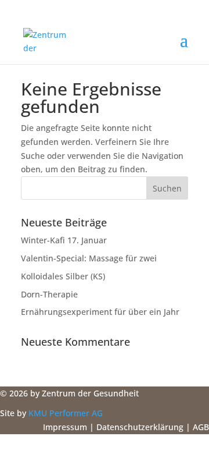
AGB (201, 426)
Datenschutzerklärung (139, 426)
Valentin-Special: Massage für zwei (89, 258)
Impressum (65, 426)
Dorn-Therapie (49, 294)
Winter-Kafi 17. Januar (64, 240)
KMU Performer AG (65, 412)
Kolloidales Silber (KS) (63, 276)
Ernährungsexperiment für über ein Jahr (100, 311)
